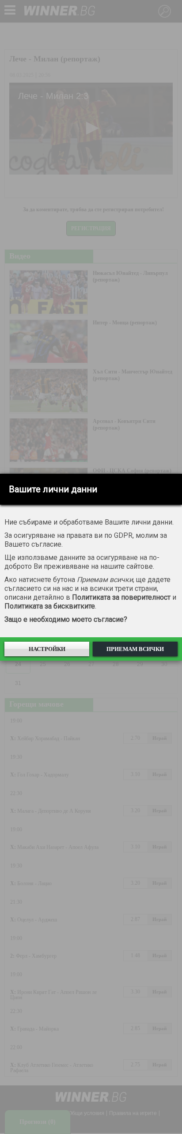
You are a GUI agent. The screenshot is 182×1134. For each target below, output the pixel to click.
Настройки (47, 649)
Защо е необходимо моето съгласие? (65, 619)
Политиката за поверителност (121, 597)
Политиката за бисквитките (49, 606)
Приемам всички (135, 649)
